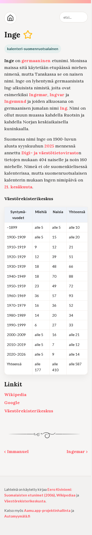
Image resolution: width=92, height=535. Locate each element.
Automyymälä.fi (17, 516)
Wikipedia (15, 394)
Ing (63, 108)
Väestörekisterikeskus (28, 411)
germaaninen (36, 60)
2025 (49, 146)
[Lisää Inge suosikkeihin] (28, 35)
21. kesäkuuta (18, 187)
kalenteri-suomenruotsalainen (32, 49)
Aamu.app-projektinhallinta (47, 510)
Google (12, 402)
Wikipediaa (65, 495)
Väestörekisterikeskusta (25, 501)
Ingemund (15, 101)
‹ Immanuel (16, 451)
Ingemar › (77, 451)
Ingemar (38, 94)
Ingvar (57, 94)
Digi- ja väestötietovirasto (50, 152)
